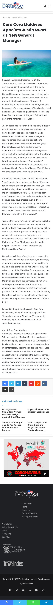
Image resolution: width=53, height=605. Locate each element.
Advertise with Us (10, 527)
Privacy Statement (30, 516)
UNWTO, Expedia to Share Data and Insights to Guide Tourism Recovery (37, 426)
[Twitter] (11, 383)
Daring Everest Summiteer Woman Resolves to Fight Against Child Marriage (13, 413)
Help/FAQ (6, 534)
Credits (5, 530)
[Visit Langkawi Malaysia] (13, 6)
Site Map (6, 537)
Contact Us (27, 503)
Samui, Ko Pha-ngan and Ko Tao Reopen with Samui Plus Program (12, 426)
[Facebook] (5, 383)
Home (7, 18)
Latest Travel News (20, 18)
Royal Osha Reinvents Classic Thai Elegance (38, 410)
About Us (26, 510)
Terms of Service (29, 513)
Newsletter (7, 524)
